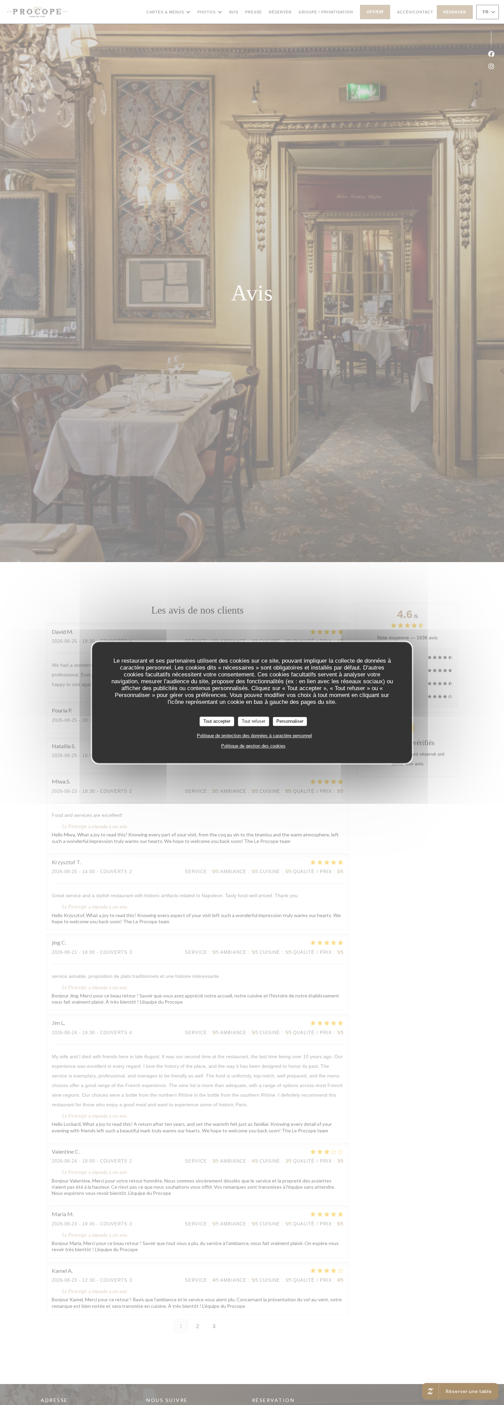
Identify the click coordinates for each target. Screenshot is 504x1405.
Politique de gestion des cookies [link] (253, 746)
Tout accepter (216, 721)
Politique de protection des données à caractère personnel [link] (254, 735)
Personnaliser (289, 721)
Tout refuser (253, 721)
